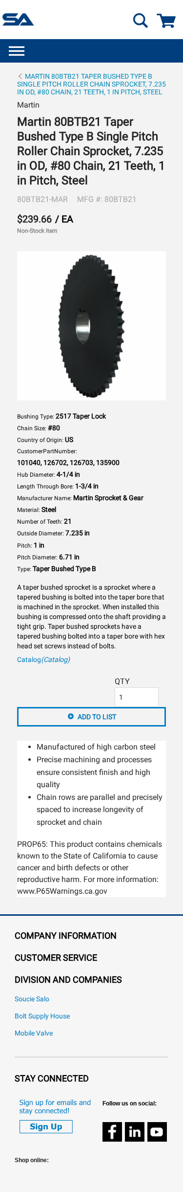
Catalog (43, 660)
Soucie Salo (32, 999)
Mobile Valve (34, 1033)
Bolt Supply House (42, 1016)
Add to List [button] (97, 717)
